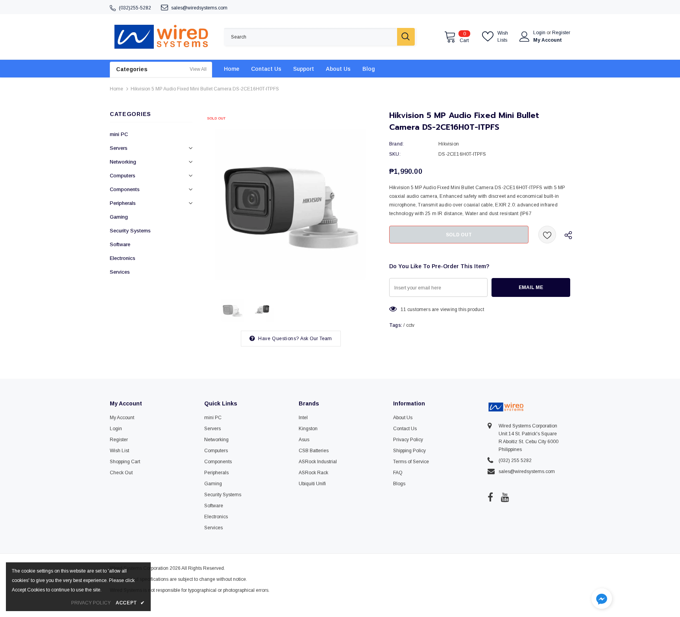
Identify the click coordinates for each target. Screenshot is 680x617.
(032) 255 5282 (515, 460)
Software (120, 244)
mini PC (119, 134)
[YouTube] (505, 497)
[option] (290, 198)
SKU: (395, 154)
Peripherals (123, 203)
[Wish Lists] (547, 234)
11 (403, 309)
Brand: (396, 144)
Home (116, 89)
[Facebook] (490, 497)
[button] (601, 599)
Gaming (119, 217)
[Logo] (161, 37)
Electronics (122, 258)
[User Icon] (524, 36)
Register (561, 32)
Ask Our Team (316, 338)
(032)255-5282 (135, 8)
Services (120, 272)
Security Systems (130, 231)
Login (540, 32)
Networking (123, 162)
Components (125, 189)
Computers (122, 176)
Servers (119, 148)
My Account (547, 40)
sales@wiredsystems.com (199, 8)
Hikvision (448, 144)
